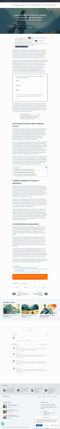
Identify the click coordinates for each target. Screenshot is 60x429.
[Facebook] (16, 287)
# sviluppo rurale (24, 283)
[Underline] (19, 340)
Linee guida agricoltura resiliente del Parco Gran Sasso (26, 267)
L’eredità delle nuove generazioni (27, 118)
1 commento (28, 317)
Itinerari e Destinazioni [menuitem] (19, 5)
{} (28, 340)
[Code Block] (26, 340)
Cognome (18, 85)
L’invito (33, 210)
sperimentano (18, 188)
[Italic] (18, 340)
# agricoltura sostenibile (16, 283)
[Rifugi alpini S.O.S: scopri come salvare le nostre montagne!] (11, 309)
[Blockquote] (24, 340)
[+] (29, 340)
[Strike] (20, 340)
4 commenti (30, 27)
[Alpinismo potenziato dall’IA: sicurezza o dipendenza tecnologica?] (48, 309)
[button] (58, 417)
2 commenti (10, 317)
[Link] (27, 340)
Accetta (39, 425)
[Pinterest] (34, 287)
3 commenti (47, 317)
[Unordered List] (23, 340)
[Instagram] (6, 396)
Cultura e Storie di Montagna (33, 26)
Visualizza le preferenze (54, 425)
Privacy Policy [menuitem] (13, 1)
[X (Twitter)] (25, 287)
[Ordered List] (22, 340)
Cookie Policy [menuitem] (19, 1)
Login (46, 334)
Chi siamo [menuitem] (4, 1)
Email (17, 90)
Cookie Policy (47, 427)
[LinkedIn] (43, 287)
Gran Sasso (25, 50)
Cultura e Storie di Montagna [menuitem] (33, 5)
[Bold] (16, 340)
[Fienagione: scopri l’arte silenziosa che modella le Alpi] (30, 309)
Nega (46, 425)
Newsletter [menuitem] (8, 1)
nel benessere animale (31, 109)
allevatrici (35, 50)
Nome (17, 80)
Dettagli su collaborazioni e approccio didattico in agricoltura (27, 271)
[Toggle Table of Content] (38, 114)
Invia (17, 98)
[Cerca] (56, 1)
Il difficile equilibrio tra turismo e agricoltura (29, 117)
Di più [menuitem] (54, 5)
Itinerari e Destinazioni (42, 26)
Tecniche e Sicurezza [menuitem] (47, 5)
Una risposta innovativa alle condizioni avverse (30, 115)
